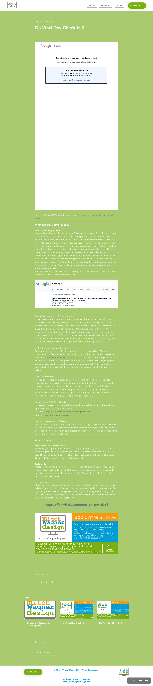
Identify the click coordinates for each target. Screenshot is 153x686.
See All (126, 597)
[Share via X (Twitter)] (42, 582)
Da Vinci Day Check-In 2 (110, 623)
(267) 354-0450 (83, 679)
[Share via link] (53, 582)
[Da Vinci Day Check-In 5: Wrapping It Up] (40, 610)
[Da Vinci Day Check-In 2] (113, 610)
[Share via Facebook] (36, 582)
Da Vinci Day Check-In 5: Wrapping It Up (38, 624)
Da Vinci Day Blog (42, 574)
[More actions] (116, 21)
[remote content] (76, 126)
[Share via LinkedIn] (47, 582)
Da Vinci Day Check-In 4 (74, 623)
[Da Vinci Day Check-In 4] (76, 610)
